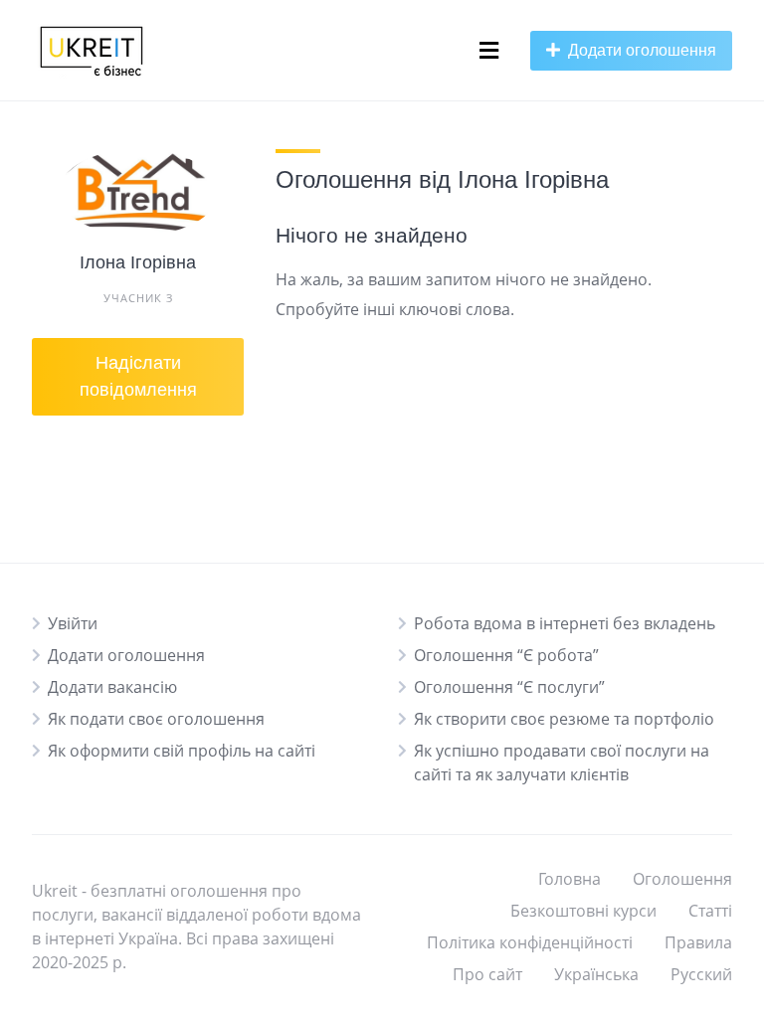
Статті (710, 911)
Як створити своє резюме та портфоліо (564, 719)
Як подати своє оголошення (156, 719)
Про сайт (487, 974)
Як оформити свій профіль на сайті (181, 751)
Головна (569, 879)
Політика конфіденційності (530, 942)
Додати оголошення (126, 655)
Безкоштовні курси (583, 911)
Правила (698, 942)
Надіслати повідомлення (138, 376)
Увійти (72, 623)
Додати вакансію (112, 687)
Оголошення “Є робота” (506, 655)
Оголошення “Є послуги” (509, 687)
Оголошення (682, 879)
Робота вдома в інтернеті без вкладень (564, 623)
